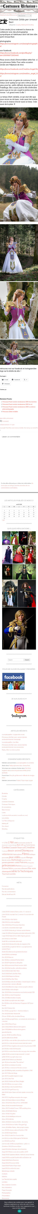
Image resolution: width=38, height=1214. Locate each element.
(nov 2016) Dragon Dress (9, 1133)
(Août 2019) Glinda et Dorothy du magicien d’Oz (16, 944)
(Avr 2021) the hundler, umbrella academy (14, 968)
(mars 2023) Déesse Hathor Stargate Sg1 (14, 1124)
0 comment (5, 421)
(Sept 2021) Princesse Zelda (10, 1163)
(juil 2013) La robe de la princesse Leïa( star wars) (17, 1043)
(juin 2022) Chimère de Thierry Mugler (13, 1081)
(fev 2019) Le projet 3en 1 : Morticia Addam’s (15, 1011)
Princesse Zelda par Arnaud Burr (23, 21)
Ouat (29, 860)
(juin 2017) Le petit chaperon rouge (12, 1076)
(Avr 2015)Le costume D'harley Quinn (13, 960)
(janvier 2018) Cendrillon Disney (11, 1035)
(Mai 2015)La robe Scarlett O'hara (12, 1087)
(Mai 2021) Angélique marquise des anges (14, 1097)
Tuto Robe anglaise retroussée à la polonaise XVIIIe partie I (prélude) (16, 770)
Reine (18, 865)
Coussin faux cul (17, 847)
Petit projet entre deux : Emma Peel (19, 765)
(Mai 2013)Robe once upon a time (12, 1084)
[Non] (36, 1207)
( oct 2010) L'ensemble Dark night (12, 927)
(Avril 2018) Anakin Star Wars (11, 971)
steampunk (6, 871)
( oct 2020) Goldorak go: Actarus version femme (16, 930)
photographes (30, 862)
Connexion (5, 886)
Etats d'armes (6, 810)
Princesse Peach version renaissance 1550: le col (17, 404)
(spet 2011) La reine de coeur (10, 1168)
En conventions (6, 807)
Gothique (32, 854)
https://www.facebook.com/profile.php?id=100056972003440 (16, 54)
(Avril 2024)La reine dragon (10, 989)
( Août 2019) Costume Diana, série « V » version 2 (16, 911)
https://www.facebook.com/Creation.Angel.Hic (19, 69)
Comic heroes (30, 845)
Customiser (4, 851)
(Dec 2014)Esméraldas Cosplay (11, 997)
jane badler (5, 857)
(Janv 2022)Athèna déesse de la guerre (13, 1029)
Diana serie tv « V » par (7, 424)
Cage (24, 845)
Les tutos (4, 1182)
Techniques (26, 871)
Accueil (2, 13)
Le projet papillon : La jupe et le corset (13, 734)
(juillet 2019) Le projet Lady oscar (12, 1057)
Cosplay (18, 25)
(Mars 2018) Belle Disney (9, 1111)
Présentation (8, 13)
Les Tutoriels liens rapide (9, 1179)
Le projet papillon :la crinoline (25, 763)
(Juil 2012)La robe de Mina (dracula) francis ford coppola (18, 1040)
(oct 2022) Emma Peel (8, 1141)
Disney (26, 850)
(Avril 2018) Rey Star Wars (10, 979)
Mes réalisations (28, 13)
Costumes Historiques (8, 804)
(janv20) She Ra (6, 1032)
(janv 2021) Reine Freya (9, 1024)
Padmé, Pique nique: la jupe (24, 780)
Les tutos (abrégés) (18, 13)
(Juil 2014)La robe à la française (11, 1048)
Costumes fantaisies (8, 801)
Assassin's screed (7, 845)
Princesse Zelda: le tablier (10, 411)
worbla (13, 874)
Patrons (23, 862)
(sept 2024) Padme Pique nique (11, 1165)
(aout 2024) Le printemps (9, 954)
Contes (5, 847)
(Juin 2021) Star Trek (8, 1078)
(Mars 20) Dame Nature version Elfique (13, 1100)
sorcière (15, 868)
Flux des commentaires (9, 891)
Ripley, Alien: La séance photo (11, 750)
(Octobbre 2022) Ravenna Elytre (11, 1146)
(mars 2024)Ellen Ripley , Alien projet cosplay (15, 1127)
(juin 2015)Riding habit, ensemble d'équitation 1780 (17, 1070)
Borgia (15, 845)
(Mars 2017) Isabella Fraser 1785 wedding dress (16, 1108)
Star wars (32, 868)
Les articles (5, 818)
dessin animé (14, 850)
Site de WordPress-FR (8, 894)
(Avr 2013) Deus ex (7, 957)
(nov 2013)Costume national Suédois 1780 (14, 1130)
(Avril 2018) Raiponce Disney (10, 976)
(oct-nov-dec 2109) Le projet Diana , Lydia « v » (16, 1143)
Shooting (31, 25)
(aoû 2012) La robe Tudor (9, 938)
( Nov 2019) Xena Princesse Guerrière (13, 925)
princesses (10, 418)
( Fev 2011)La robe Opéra (9, 919)
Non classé (5, 826)
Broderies (5, 793)
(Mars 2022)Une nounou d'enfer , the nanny (15, 1122)
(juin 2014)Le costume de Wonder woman (14, 1067)
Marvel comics (6, 860)
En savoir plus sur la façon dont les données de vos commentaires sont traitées (17, 485)
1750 (6, 843)
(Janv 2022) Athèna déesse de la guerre (14, 1026)
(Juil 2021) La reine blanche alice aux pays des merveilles (19, 1051)
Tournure (6, 874)
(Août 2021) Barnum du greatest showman (14, 952)
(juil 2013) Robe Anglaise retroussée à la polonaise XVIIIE (19, 1046)
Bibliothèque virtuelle (8, 1171)
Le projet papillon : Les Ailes (10, 742)
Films (25, 854)
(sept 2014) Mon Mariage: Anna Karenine (14, 1149)
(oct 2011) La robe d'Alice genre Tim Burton (15, 1138)
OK (19, 1211)
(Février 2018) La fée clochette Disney (13, 1016)
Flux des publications (8, 889)
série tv (15, 871)
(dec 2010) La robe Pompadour (11, 995)
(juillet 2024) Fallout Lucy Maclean (12, 1059)
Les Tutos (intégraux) (8, 821)
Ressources (14, 15)
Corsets (4, 796)
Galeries (2, 15)
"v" (3, 843)
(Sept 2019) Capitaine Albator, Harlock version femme (18, 1154)
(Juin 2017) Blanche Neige (9, 1073)
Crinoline (30, 847)
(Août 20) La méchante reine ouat (12, 941)
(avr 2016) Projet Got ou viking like (12, 962)
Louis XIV (23, 857)
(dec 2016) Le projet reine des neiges (13, 1000)
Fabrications (17, 854)
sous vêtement (22, 868)
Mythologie (16, 860)
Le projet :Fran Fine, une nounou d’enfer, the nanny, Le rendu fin (19, 428)
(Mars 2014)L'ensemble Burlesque (12, 1105)
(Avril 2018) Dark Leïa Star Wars (11, 973)
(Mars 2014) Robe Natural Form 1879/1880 (14, 1103)
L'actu (3, 812)
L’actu (35, 13)
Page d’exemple (7, 1190)
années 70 (29, 843)
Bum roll (20, 845)
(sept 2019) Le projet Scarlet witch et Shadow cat (16, 1157)
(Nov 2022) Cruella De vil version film (13, 1135)
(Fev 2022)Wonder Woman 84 (11, 1013)
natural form (25, 860)
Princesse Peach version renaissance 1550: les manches (19, 402)
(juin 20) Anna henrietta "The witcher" (13, 1062)
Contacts (7, 15)
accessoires (22, 843)
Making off (24, 25)
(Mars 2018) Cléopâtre (8, 1113)
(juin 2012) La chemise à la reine (11, 1065)
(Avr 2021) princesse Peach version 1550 (14, 965)
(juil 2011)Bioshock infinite (9, 1037)
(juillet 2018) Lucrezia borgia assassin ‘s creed (15, 1054)
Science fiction (7, 868)
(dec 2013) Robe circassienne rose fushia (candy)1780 (18, 992)
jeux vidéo (3, 418)
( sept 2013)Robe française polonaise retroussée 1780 (18, 933)
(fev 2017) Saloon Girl (8, 1008)
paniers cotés (13, 862)
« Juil (3, 520)
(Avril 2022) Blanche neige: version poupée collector (17, 987)
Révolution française (26, 866)
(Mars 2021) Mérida (8, 1119)
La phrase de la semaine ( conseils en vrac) (15, 815)
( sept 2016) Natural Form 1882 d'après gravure (16, 936)
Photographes (6, 1193)
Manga (29, 857)
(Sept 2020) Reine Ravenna (10, 1160)
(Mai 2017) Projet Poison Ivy (10, 1089)
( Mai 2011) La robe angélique (11, 922)
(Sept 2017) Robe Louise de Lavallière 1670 (15, 1152)
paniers (5, 862)
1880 (16, 843)
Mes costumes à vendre (9, 1184)
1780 (11, 842)
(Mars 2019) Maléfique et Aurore (11, 1116)
